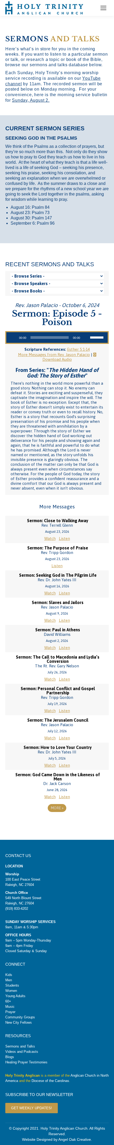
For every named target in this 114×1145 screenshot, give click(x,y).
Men (8, 980)
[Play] (13, 337)
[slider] (97, 337)
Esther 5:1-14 (78, 349)
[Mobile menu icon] (103, 8)
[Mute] (86, 337)
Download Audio (57, 359)
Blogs (9, 1057)
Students (12, 985)
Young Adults (15, 996)
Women (11, 991)
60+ (8, 1001)
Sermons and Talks (20, 1046)
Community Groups (20, 1017)
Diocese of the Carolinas (50, 1081)
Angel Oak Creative (74, 1139)
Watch (50, 538)
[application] (57, 337)
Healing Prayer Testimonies (26, 1062)
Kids (8, 975)
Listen (64, 538)
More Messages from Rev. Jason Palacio (54, 354)
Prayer (10, 1012)
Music (10, 1007)
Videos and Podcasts (21, 1052)
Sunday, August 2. (31, 100)
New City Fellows (18, 1022)
